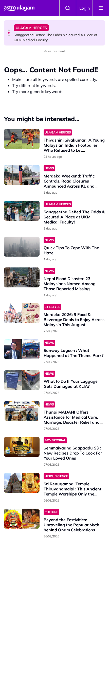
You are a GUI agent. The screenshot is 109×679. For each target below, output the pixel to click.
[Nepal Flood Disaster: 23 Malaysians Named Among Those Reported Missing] (22, 277)
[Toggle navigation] (101, 8)
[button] (9, 30)
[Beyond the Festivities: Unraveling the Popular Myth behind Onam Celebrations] (22, 519)
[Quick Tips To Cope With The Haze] (22, 247)
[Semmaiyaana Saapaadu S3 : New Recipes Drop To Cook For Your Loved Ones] (22, 447)
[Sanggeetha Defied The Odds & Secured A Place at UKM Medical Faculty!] (22, 211)
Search (68, 8)
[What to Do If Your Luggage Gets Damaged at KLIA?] (22, 380)
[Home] (19, 8)
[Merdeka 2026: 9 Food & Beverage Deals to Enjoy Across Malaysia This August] (22, 313)
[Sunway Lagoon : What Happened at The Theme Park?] (22, 349)
